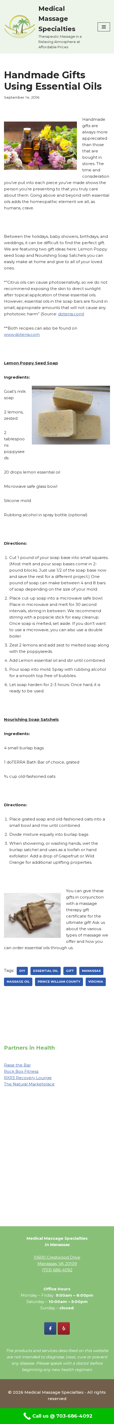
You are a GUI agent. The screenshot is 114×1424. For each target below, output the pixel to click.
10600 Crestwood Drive (57, 1257)
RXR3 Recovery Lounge (28, 1077)
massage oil (18, 981)
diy (22, 971)
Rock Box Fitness (21, 1071)
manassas (91, 971)
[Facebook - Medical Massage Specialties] (50, 1328)
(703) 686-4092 (57, 1269)
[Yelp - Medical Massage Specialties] (64, 1328)
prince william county (59, 981)
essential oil (45, 971)
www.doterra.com (22, 334)
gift (70, 971)
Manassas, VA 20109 (57, 1263)
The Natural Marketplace (29, 1084)
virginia (95, 981)
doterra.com (70, 313)
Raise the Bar (17, 1065)
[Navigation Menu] (104, 26)
